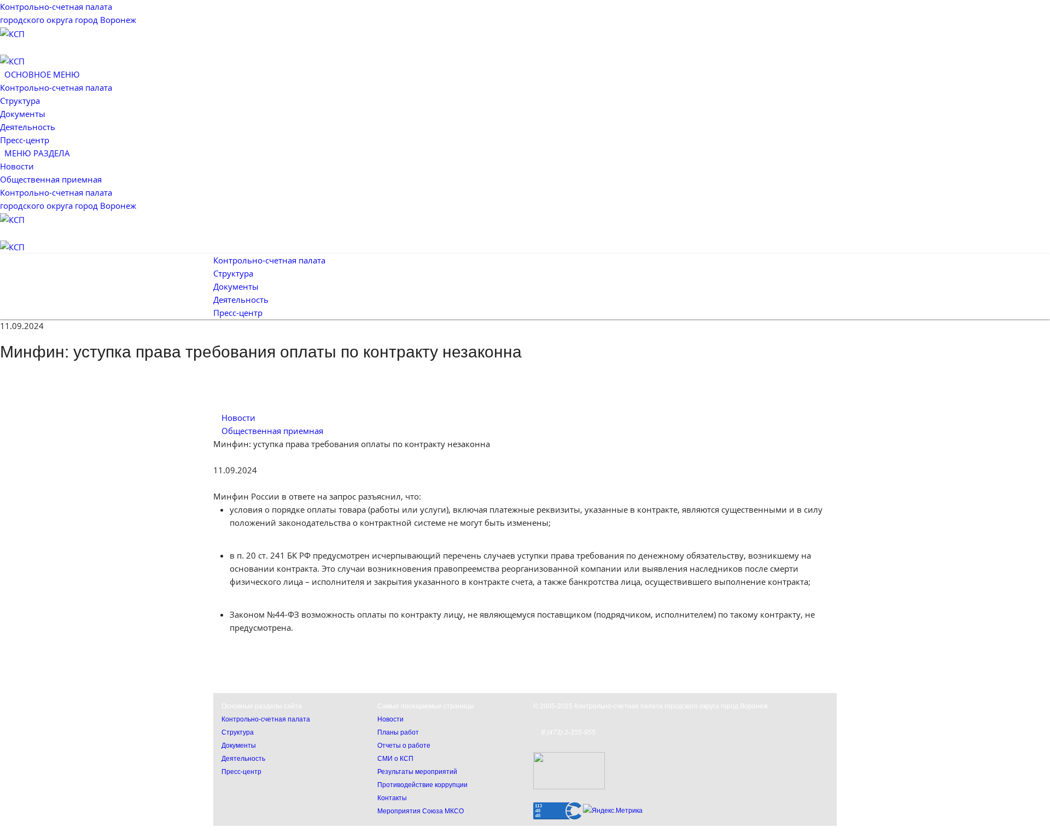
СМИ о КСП (395, 758)
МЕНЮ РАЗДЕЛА (35, 153)
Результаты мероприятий (417, 772)
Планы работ (398, 732)
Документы (22, 113)
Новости (17, 166)
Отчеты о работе (403, 745)
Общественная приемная (51, 179)
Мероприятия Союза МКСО (420, 811)
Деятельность (27, 126)
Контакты (392, 798)
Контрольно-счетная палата (56, 87)
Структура (20, 100)
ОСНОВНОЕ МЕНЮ (40, 74)
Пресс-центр (24, 139)
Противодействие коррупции (422, 785)
